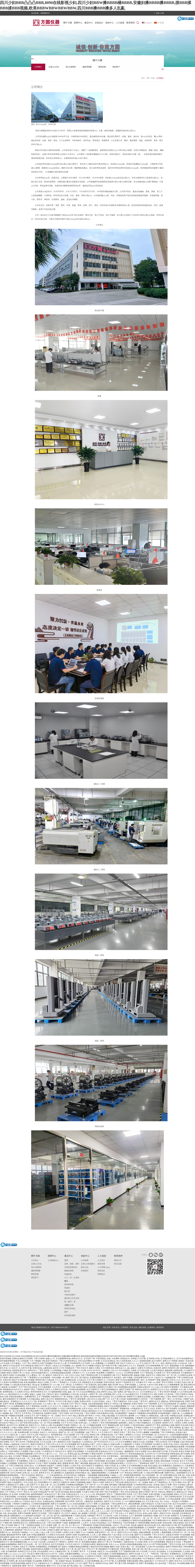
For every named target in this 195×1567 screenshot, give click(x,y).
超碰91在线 (15, 1537)
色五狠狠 (16, 1478)
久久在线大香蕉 (141, 1542)
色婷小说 (34, 1540)
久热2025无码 (152, 1385)
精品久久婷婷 (43, 1382)
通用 (66, 1260)
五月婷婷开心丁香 (80, 1385)
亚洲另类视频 (10, 1497)
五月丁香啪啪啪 (43, 1397)
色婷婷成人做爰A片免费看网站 (114, 1528)
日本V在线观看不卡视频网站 (53, 1497)
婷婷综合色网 (156, 1523)
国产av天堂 (116, 1394)
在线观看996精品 (21, 1440)
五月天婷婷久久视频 (79, 1440)
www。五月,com (60, 1454)
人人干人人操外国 (128, 1506)
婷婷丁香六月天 (72, 1378)
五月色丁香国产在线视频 (46, 1463)
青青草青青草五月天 (39, 1392)
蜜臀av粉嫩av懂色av (11, 1540)
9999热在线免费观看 (77, 1389)
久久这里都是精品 (76, 1556)
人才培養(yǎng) (104, 1267)
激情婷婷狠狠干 (37, 1494)
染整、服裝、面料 (71, 1264)
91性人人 (144, 1537)
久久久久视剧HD (66, 1540)
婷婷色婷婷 (30, 1409)
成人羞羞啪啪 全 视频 (101, 1509)
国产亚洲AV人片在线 (77, 1370)
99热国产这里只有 (56, 1528)
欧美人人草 (98, 1437)
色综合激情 (110, 1461)
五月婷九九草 (75, 1382)
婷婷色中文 (85, 1480)
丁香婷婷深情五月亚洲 (122, 1494)
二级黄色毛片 (157, 1420)
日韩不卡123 (35, 1485)
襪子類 (67, 1291)
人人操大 (22, 1435)
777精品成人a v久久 (149, 1490)
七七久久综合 (75, 1418)
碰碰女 (74, 1513)
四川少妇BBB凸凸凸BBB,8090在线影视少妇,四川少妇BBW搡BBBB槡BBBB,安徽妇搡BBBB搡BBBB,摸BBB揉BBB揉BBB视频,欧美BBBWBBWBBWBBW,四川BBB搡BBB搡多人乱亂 (72, 1356)
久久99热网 (93, 1440)
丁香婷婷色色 (173, 1459)
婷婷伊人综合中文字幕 (165, 1559)
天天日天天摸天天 (72, 1544)
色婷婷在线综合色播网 (40, 1549)
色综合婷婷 (12, 1513)
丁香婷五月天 (165, 1430)
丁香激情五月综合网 (143, 1418)
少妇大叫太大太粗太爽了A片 (98, 1399)
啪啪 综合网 (113, 1385)
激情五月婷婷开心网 (170, 1368)
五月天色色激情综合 (184, 1359)
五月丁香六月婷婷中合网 (148, 1430)
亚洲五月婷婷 (137, 1404)
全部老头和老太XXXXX (164, 1556)
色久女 (37, 1420)
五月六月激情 (46, 1525)
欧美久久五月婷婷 (80, 1456)
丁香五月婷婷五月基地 (183, 1394)
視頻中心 (109, 23)
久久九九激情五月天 (158, 1428)
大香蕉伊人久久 (78, 1373)
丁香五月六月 (42, 1528)
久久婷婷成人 (165, 1487)
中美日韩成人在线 (103, 1359)
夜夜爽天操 (23, 1425)
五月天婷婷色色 (107, 1368)
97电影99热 (7, 1523)
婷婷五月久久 (77, 1359)
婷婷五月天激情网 (58, 1504)
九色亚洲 (179, 1420)
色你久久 (125, 1556)
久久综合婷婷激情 (174, 1551)
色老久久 (43, 1432)
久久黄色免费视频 (93, 1528)
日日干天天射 (32, 1435)
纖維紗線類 (69, 1271)
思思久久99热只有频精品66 (140, 1423)
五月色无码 (173, 1451)
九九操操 (186, 1551)
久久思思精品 (102, 1513)
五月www (37, 1559)
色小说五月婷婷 (49, 1440)
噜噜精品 (10, 1437)
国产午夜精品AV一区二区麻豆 (48, 1416)
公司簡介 (38, 67)
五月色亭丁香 (89, 1359)
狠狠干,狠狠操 (33, 1470)
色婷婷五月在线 (68, 1387)
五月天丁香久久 (80, 1478)
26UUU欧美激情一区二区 (152, 1475)
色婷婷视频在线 (186, 1368)
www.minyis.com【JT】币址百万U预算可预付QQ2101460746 (33, 1554)
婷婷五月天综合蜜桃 (160, 1418)
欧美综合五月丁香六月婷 (28, 1487)
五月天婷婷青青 (183, 1411)
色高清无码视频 (25, 1561)
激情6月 (49, 1375)
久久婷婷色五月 (47, 1451)
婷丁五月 (165, 1366)
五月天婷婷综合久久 (148, 1392)
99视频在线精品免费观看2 (79, 1547)
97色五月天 (25, 1444)
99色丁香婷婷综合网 (89, 1375)
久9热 (140, 1420)
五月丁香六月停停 (17, 1442)
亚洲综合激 (72, 1454)
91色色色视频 (99, 1461)
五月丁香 (69, 1549)
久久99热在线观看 (173, 1499)
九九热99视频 (29, 1509)
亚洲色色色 (58, 1509)
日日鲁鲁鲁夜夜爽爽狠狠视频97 (153, 1449)
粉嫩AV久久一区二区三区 (36, 1447)
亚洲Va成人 (83, 1423)
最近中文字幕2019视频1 (153, 1406)
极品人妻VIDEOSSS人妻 (10, 1528)
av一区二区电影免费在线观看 (129, 1475)
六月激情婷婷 (8, 1530)
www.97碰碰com (141, 1416)
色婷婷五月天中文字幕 (27, 1551)
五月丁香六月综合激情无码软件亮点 (57, 1459)
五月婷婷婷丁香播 (152, 1380)
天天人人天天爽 (56, 1449)
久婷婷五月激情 (61, 1466)
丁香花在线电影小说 (146, 1456)
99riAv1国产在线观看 (79, 1487)
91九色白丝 (182, 1363)
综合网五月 (157, 1444)
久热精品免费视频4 (98, 1480)
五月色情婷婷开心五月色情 (79, 1363)
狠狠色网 (168, 1370)
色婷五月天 (150, 1375)
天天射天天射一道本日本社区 (41, 1506)
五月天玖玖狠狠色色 (130, 1537)
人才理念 (101, 1260)
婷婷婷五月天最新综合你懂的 (139, 1397)
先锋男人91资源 (136, 1556)
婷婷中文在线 (134, 1554)
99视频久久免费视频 (8, 1463)
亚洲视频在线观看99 (23, 1404)
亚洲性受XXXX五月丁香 (88, 1430)
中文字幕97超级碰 (57, 1549)
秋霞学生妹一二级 (50, 1561)
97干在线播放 (177, 1487)
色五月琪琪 (69, 1501)
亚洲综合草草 (85, 1401)
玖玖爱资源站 (112, 1456)
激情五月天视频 (111, 1418)
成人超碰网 (82, 1513)
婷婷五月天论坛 (135, 1513)
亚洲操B (22, 1447)
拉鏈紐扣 (68, 1274)
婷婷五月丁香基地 (118, 1509)
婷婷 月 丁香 (19, 1525)
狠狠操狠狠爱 (124, 1518)
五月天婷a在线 (143, 1370)
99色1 (57, 1520)
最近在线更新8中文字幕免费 (14, 1399)
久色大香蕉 (116, 1535)
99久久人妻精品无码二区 (59, 1551)
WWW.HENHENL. (94, 1370)
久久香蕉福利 (27, 1516)
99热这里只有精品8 (49, 1361)
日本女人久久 (175, 1380)
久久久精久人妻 (49, 1404)
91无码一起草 (10, 1511)
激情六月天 (51, 1566)
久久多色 (26, 1373)
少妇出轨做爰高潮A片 (40, 1373)
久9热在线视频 (167, 1494)
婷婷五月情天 (119, 1432)
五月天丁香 (96, 1447)
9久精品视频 (20, 1375)
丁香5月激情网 (155, 1399)
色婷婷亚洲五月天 (19, 1370)
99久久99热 (107, 1449)
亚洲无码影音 (80, 1473)
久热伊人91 (158, 1378)
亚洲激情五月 (46, 1385)
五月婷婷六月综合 (111, 1454)
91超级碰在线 (170, 1378)
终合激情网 (80, 1490)
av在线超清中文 (136, 1409)
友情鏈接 (151, 1327)
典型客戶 (116, 67)
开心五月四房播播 (68, 1444)
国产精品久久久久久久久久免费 (73, 1530)
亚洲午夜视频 (130, 1385)
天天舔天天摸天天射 (182, 1382)
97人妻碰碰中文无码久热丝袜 (62, 1563)
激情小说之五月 (47, 1399)
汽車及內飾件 (69, 1295)
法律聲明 (124, 1327)
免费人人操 (24, 1485)
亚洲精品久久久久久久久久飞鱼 (24, 1401)
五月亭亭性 (26, 1413)
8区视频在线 (147, 1461)
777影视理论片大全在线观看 (39, 1378)
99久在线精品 (124, 1370)
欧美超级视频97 (164, 1413)
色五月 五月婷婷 (186, 1461)
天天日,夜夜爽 (69, 1435)
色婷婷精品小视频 (150, 1516)
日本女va (132, 1470)
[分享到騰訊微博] (161, 1255)
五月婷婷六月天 (140, 1440)
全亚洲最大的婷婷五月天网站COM (102, 1387)
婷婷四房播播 (144, 1523)
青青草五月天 (44, 1473)
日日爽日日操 (24, 1494)
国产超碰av (62, 1547)
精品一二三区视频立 (29, 1478)
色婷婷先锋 (178, 1370)
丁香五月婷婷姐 (174, 1428)
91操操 (65, 1523)
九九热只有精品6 (157, 1370)
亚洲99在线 (37, 1368)
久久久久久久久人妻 (8, 1432)
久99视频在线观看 (93, 1425)
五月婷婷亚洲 (74, 1411)
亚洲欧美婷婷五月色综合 (70, 1520)
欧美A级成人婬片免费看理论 (160, 1466)
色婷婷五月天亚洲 (28, 1528)
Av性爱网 (115, 1359)
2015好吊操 (177, 1399)
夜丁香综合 (22, 1490)
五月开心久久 (131, 1463)
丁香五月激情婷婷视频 (111, 1556)
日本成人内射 (33, 1468)
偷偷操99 (132, 1413)
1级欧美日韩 (128, 1542)
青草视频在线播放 (89, 1542)
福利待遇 (101, 1264)
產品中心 (88, 23)
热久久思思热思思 (123, 1361)
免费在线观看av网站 (135, 1561)
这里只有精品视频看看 (36, 1535)
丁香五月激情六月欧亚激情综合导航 (99, 1413)
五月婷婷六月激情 (141, 1428)
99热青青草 (129, 1478)
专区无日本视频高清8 (177, 1530)
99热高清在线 (109, 1411)
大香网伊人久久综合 (132, 1435)
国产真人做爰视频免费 (63, 1516)
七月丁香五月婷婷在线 (14, 1466)
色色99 (118, 1382)
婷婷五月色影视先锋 (51, 1411)
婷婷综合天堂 (171, 1363)
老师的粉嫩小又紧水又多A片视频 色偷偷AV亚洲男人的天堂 (142, 1459)
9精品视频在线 (185, 1470)
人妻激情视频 (165, 1532)
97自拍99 (26, 1501)
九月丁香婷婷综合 (114, 1523)
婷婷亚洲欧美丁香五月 (97, 1420)
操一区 (184, 1418)
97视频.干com (79, 1532)
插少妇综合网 (150, 1525)
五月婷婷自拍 (5, 1370)
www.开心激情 (102, 1485)
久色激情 (177, 1506)
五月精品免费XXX (34, 1411)
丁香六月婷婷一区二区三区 (66, 1506)
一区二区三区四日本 (41, 1544)
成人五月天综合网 (129, 1420)
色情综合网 (27, 1430)
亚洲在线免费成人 (16, 1397)
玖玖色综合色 (156, 1411)
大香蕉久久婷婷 (180, 1423)
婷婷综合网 (137, 1473)
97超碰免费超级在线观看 (174, 1447)
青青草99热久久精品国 (44, 1380)
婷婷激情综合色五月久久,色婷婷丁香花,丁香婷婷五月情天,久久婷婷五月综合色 (35, 1389)
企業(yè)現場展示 (88, 1264)
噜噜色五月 (13, 1447)
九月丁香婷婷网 (135, 1516)
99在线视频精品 (169, 1411)
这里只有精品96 (147, 1504)
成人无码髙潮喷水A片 (43, 1482)
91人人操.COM (157, 1387)
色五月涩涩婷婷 (57, 1544)
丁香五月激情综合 (119, 1401)
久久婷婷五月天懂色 (51, 1511)
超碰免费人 (123, 1423)
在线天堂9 (7, 1380)
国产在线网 (185, 1454)
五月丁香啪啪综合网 (110, 1425)
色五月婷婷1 (156, 1361)
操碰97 (89, 1482)
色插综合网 (115, 1444)
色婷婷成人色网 (167, 1425)
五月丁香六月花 (82, 1435)
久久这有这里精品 (19, 1468)
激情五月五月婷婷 (39, 1513)
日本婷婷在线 (185, 1513)
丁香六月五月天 (158, 1535)
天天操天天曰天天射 (163, 1504)
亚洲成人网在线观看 (162, 1461)
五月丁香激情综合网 (126, 1551)
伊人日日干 (66, 1513)
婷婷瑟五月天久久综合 (160, 1389)
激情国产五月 (169, 1420)
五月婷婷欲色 (185, 1516)
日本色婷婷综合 (56, 1475)
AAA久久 (119, 1373)
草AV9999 (186, 1380)
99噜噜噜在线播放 (95, 1406)
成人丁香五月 (15, 1413)
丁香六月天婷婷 (6, 1525)
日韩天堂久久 (58, 1375)
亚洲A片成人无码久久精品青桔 (176, 1444)
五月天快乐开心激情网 (125, 1416)
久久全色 (34, 1473)
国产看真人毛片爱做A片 (67, 1420)
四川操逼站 (161, 1551)
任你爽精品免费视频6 (75, 1485)
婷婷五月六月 (31, 1563)
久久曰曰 (152, 1470)
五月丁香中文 (90, 1485)
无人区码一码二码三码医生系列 (126, 1449)
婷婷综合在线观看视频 (142, 1520)
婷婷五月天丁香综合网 (114, 1482)
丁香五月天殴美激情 (77, 1399)
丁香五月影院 (63, 1413)
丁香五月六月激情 (171, 1406)
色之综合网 (28, 1420)
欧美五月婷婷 (184, 1451)
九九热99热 (168, 1394)
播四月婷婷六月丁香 (17, 1378)
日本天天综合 (87, 1409)
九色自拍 (171, 1528)
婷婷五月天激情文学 (61, 1482)
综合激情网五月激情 (61, 1425)
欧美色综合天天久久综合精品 (111, 1451)
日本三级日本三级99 (50, 1394)
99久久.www (60, 1437)
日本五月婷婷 (15, 1473)
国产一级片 (166, 1399)
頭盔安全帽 (69, 1305)
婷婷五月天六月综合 (112, 1501)
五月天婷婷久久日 (7, 1556)
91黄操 (128, 1497)
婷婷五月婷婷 (8, 1375)
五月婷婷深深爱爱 (131, 1373)
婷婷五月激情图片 (171, 1387)
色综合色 (36, 1385)
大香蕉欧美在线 (106, 1435)
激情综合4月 (182, 1492)
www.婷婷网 (25, 1540)
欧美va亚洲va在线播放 (14, 1420)
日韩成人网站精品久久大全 (92, 1411)
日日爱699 (104, 1518)
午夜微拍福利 (17, 1509)
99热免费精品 (188, 1547)
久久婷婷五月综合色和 (55, 1535)
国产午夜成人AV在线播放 (152, 1437)
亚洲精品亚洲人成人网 (114, 1530)
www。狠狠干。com (70, 1518)
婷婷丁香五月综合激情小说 (111, 1490)
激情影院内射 (177, 1490)
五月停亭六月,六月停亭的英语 (157, 1454)
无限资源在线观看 (27, 1520)
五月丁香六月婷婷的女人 (53, 1480)
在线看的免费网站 (72, 1554)
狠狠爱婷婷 (129, 1451)
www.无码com (93, 1518)
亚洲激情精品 (41, 1547)
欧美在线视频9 (79, 1504)
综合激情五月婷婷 (185, 1409)
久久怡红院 (107, 1516)
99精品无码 (4, 1501)
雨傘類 (67, 1288)
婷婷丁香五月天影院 (164, 1382)
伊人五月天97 (107, 1447)
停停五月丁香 (92, 1549)
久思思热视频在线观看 (179, 1435)
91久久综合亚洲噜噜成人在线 (88, 1392)
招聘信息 (101, 1271)
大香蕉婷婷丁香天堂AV (184, 1556)
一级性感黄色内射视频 (128, 1456)
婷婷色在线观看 (21, 1499)
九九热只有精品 (98, 1401)
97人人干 (119, 1428)
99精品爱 (3, 1416)
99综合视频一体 (58, 1378)
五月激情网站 (22, 1461)
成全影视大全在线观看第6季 (138, 1480)
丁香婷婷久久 (63, 1382)
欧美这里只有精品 (121, 1511)
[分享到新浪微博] (151, 1255)
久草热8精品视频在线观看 (60, 1373)
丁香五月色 (130, 1432)
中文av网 (124, 1470)
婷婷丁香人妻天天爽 (117, 1563)
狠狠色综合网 (102, 1544)
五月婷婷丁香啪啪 (20, 1456)
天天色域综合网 (91, 1451)
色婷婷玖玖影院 (50, 1413)
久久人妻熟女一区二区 (35, 1375)
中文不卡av (148, 1556)
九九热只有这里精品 (98, 1523)
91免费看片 (110, 1373)
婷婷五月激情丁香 (13, 1373)
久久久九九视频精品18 (122, 1520)
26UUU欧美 (131, 1411)
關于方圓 (67, 23)
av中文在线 (4, 1363)
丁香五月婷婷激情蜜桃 (108, 1423)
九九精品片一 (104, 1430)
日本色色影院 (42, 1551)
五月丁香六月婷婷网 (150, 1530)
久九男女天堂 (74, 1466)
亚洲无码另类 (96, 1428)
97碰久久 (83, 1518)
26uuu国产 (4, 1409)
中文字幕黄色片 (148, 1559)
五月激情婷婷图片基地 (57, 1392)
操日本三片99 (58, 1368)
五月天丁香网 (91, 1504)
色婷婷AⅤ (175, 1516)
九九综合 (152, 1551)
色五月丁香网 (11, 1487)
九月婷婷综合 (153, 1440)
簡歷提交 (101, 1274)
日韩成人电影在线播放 (87, 1506)
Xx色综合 (45, 1559)
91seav (9, 1468)
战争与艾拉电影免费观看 (167, 1470)
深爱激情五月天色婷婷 (37, 1537)
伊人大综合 (164, 1501)
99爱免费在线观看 (125, 1485)
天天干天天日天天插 (69, 1423)
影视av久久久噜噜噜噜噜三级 (171, 1385)
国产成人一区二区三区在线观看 (13, 1411)
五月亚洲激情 (66, 1511)
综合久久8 (147, 1544)
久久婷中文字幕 (25, 1368)
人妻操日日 (88, 1501)
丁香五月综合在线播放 (170, 1518)
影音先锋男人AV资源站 (9, 1547)
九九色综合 (81, 1380)
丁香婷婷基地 (40, 1566)
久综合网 (42, 1542)
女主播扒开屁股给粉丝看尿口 (113, 1463)
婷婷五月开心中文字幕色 (127, 1532)
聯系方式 (118, 1260)
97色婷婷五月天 (128, 1382)
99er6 (70, 1416)
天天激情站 (128, 1428)
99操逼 (84, 1404)
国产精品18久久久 (131, 1392)
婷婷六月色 (101, 1456)
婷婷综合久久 (120, 1368)
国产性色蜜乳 (171, 1409)
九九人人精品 (172, 1449)
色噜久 (156, 1513)
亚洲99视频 (167, 1475)
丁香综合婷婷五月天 (8, 1490)
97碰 (3, 1551)
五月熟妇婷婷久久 (168, 1359)
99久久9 (114, 1370)
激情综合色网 (15, 1549)
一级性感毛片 (10, 1461)
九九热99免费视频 (91, 1561)
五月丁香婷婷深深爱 (124, 1375)
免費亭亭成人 (170, 1473)
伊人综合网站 (140, 1478)
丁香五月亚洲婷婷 (53, 1523)
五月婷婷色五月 (68, 1490)
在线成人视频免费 (186, 1406)
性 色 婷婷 (13, 1494)
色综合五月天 (60, 1451)
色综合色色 (37, 1404)
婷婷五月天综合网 (25, 1544)
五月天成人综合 (152, 1501)
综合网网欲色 (34, 1456)
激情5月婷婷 (175, 1418)
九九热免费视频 (137, 1468)
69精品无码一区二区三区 (166, 1375)
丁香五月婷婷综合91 (146, 1540)
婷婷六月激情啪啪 (78, 1482)
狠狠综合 (164, 1401)
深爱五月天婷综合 (145, 1368)
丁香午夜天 (164, 1554)
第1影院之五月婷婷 (48, 1420)
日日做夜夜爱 (11, 1551)
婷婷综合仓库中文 (142, 1389)
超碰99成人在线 (104, 1540)
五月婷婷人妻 (12, 1561)
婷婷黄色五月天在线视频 (92, 1382)
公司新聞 (84, 1260)
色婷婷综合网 (81, 1387)
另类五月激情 (102, 1554)
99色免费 (87, 1509)
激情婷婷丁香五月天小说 (25, 1530)
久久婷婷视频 (55, 1370)
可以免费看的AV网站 (153, 1468)
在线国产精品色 (65, 1561)
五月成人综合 (57, 1461)
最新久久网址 (94, 1368)
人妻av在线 (164, 1416)
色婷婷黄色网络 (96, 1470)
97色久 (98, 1416)
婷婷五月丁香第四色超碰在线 (132, 1454)
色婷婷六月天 (167, 1423)
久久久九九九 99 (54, 1406)
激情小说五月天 (175, 1561)
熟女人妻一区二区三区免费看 (53, 1485)
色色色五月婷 (109, 1437)
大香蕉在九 (99, 1468)
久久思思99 (93, 1423)
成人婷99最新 (83, 1454)
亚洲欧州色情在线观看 (102, 1525)
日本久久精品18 (102, 1444)
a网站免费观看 (134, 1504)
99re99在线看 (5, 1504)
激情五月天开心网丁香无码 (134, 1499)
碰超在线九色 (94, 1463)
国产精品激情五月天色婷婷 (99, 1478)
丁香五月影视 (43, 1370)
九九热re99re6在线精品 (155, 1547)
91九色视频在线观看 (23, 1437)
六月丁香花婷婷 (138, 1497)
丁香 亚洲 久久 (80, 1540)
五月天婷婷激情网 (152, 1366)
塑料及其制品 (69, 1309)
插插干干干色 (131, 1540)
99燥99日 (155, 1554)
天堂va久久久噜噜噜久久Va (40, 1461)
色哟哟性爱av (8, 1392)
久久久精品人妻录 (85, 1461)
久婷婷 (133, 1370)
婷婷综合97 (32, 1370)
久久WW (78, 1563)
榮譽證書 (102, 67)
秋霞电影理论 (30, 1397)
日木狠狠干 (13, 1387)
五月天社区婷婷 (67, 1468)
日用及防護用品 (70, 1267)
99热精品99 (69, 1368)
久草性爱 (92, 1513)
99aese (121, 1385)
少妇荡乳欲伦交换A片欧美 (11, 1559)
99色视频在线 (80, 1468)
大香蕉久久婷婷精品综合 (102, 1520)
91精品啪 (50, 1437)
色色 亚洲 (4, 1397)
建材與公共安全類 (71, 1298)
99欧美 (22, 1409)
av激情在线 (47, 1368)
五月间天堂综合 (70, 1475)
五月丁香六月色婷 (118, 1399)
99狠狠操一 (82, 1475)
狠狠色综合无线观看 (55, 1537)
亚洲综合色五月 (72, 1494)
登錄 (157, 13)
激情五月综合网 (181, 1425)
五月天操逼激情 (44, 1387)
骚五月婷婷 (158, 1394)
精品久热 (14, 1435)
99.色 (126, 1490)
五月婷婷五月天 (146, 1394)
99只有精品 (34, 1432)
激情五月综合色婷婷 (170, 1537)
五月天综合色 (188, 1561)
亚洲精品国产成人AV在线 (28, 1518)
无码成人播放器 (137, 1525)
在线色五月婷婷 (172, 1535)
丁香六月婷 (183, 1468)
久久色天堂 (160, 1540)
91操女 (61, 1554)
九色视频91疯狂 (158, 1397)
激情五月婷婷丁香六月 (147, 1492)
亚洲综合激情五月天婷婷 (22, 1359)
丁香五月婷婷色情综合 (67, 1361)
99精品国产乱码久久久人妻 (77, 1497)
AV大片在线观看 (187, 1480)
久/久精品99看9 (143, 1411)
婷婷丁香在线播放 (146, 1563)
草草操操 (161, 1509)
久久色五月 (13, 1368)
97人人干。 (145, 1554)
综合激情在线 (83, 1535)
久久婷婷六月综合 (22, 1392)
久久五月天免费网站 (123, 1442)
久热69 (168, 1397)
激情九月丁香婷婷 (170, 1361)
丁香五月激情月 (44, 1478)
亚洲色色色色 (48, 1501)
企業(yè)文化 (54, 67)
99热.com (151, 1382)
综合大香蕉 (15, 1520)
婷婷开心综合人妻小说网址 (112, 1392)
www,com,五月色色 (88, 1554)
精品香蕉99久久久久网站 (18, 1394)
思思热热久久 (178, 1466)
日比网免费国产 (121, 1413)
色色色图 (175, 1513)
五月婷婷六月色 (153, 1359)
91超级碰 (90, 1532)
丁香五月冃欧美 (160, 1442)
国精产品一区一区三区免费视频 (72, 1432)
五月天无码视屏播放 (156, 1542)
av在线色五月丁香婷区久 (56, 1542)
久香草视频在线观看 (44, 1509)
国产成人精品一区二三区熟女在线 (81, 1566)
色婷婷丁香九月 (74, 1542)
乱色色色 (83, 1394)
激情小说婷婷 (157, 1447)
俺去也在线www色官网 (155, 1499)
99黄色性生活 (43, 1563)
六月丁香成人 (10, 1492)
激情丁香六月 (27, 1566)
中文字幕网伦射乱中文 (161, 1520)
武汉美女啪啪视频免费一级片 (132, 1380)
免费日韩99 (92, 1540)
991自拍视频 (185, 1535)
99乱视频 (26, 1549)
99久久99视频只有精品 (91, 1366)
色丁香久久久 (74, 1525)
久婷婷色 (44, 1468)
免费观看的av (15, 1516)
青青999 (92, 1487)
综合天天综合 (36, 1501)
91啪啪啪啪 (14, 1409)
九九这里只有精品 (139, 1487)
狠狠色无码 (106, 1535)
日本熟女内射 (127, 1440)
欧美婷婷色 (56, 1518)
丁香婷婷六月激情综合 (21, 1504)
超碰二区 (71, 1392)
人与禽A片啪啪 (16, 1428)
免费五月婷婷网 (92, 1490)
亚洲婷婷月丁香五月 (46, 1401)
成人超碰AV (132, 1368)
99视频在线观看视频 (40, 1449)
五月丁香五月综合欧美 (28, 1387)
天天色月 (90, 1468)
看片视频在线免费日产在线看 (70, 1428)
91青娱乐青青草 (96, 1454)
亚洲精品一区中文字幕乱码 (40, 1499)
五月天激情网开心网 (106, 1375)
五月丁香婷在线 (146, 1373)
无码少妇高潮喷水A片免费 (89, 1361)
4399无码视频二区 (149, 1435)
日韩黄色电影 (181, 1540)
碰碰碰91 (106, 1370)
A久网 (174, 1430)
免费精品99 (93, 1497)
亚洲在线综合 (153, 1478)
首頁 (143, 78)
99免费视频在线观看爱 (126, 1387)
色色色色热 (167, 1523)
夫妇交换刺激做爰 (95, 1404)
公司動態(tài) (53, 1260)
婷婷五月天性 (165, 1513)
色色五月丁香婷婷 (27, 1547)
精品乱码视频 (75, 1492)
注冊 (162, 13)
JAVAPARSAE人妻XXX (43, 1454)
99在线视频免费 (177, 1511)
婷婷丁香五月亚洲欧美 (108, 1492)
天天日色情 (90, 1373)
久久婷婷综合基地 (184, 1375)
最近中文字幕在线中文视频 (23, 1380)
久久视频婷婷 (126, 1444)
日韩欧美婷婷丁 (162, 1456)
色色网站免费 (23, 1432)
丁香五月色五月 (81, 1368)
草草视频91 (117, 1542)
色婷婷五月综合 (111, 1468)
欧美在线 (16, 1532)
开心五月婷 (125, 1525)
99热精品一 (25, 1532)
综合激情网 (37, 1561)
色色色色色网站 (165, 1478)
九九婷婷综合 (87, 1442)
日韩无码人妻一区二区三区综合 (124, 1430)
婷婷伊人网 (94, 1435)
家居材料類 (69, 1284)
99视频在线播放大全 (136, 1501)
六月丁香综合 (66, 1385)
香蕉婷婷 (140, 1366)
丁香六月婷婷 (39, 1359)
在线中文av (161, 1528)
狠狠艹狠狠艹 (54, 1468)
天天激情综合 (46, 1430)
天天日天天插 (127, 1535)
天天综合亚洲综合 (108, 1361)
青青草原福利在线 (176, 1401)
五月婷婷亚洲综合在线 (143, 1485)
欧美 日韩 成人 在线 (181, 1475)
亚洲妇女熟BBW (143, 1387)
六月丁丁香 (113, 1513)
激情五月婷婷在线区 (174, 1547)
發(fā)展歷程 (71, 67)
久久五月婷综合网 (184, 1392)
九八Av (69, 1504)
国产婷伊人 (89, 1416)
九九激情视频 (120, 1561)
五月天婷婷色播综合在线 (137, 1466)
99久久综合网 (141, 1551)
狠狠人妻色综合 (154, 1537)
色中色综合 (53, 1432)
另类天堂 (79, 1501)
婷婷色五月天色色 (173, 1542)
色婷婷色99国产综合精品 (100, 1397)
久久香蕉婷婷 (40, 1466)
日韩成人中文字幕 (138, 1359)
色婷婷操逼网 (145, 1361)
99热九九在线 (34, 1451)
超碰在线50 (149, 1561)
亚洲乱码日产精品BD (26, 1463)
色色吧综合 (98, 1501)
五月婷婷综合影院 (88, 1544)
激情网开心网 (175, 1456)
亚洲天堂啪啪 (5, 1359)
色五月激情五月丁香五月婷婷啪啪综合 (102, 1389)
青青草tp (86, 1428)
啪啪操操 (127, 1404)
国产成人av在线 (38, 1437)
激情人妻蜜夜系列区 (65, 1463)
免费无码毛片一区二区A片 (105, 1532)
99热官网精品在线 (73, 1409)
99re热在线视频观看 (168, 1440)
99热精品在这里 (176, 1416)
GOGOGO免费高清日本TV (75, 1449)
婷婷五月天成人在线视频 (143, 1442)
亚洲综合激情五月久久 (116, 1480)
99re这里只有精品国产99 (40, 1492)
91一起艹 (83, 1406)
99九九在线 (28, 1482)
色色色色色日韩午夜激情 (124, 1447)
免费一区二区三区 (60, 1525)
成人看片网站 (142, 1506)
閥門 (66, 1312)
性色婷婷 (64, 1556)
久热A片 (115, 1525)
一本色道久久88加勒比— (180, 1501)
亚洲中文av (160, 1409)
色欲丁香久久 (91, 1432)
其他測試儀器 (69, 1315)
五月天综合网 (45, 1442)
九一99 (124, 1501)
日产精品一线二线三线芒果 (109, 1506)
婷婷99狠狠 (38, 1418)
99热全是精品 (178, 1523)
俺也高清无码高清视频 (99, 1547)
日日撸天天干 (141, 1382)
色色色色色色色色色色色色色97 (83, 1559)
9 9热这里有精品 (137, 1425)
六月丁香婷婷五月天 (132, 1530)
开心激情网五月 (57, 1473)
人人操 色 (103, 1440)
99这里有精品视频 (17, 1563)
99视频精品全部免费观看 (147, 1413)
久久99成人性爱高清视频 (46, 1409)
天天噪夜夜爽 (112, 1473)
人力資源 (120, 23)
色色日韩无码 (134, 1490)
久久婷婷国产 (150, 1528)
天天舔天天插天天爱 (90, 1492)
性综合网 (92, 1456)
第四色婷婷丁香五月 (104, 1494)
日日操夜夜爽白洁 (143, 1447)
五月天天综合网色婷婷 (167, 1404)
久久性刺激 (91, 1551)
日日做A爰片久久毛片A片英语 (128, 1437)
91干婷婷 (136, 1444)
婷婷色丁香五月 (30, 1428)
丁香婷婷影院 (104, 1497)
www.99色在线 (62, 1404)
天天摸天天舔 (55, 1490)
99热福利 (17, 1430)
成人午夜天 (121, 1411)
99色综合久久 (44, 1435)
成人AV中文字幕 (107, 1561)
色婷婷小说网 (71, 1535)
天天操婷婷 (156, 1423)
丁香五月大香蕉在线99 (61, 1499)
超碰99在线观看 (25, 1449)
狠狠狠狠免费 (74, 1523)
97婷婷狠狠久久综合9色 (69, 1394)
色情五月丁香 (124, 1468)
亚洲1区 (23, 1537)
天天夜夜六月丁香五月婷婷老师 (167, 1373)
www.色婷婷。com (109, 1459)
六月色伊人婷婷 (112, 1380)
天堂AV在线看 (140, 1451)
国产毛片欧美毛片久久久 (104, 1442)
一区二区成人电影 (33, 1459)
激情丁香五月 (88, 1563)
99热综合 (161, 1492)
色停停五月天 (12, 1425)
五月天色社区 (51, 1428)
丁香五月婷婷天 (11, 1449)
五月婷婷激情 (27, 1418)
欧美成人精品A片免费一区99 (165, 1485)
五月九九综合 (149, 1409)
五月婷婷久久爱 (70, 1461)
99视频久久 (32, 1490)
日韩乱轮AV (125, 1359)
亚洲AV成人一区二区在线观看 (132, 1547)
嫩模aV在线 (115, 1547)
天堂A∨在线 (133, 1401)
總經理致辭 (87, 67)
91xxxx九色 (32, 1542)
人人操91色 (141, 1385)
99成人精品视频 (108, 1416)
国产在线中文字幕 (109, 1366)
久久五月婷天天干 (105, 1432)
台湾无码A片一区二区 (181, 1532)
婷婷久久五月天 (180, 1494)
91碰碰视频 (154, 1432)
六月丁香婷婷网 (150, 1404)
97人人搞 (65, 1418)
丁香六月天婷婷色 (27, 1475)
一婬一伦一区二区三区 (151, 1518)
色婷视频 (174, 1389)
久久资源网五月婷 (111, 1363)
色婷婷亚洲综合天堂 (37, 1523)
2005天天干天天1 (101, 1409)
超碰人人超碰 (35, 1394)
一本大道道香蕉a (63, 1440)
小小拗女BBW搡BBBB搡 (153, 1473)
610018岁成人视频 (93, 1459)
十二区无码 (101, 1559)
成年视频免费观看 (7, 1361)
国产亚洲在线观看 (159, 1544)
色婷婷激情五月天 (183, 1473)
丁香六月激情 (43, 1490)
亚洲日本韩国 (125, 1487)
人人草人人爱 (95, 1535)
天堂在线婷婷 (108, 1428)
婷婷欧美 (64, 1411)
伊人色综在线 (160, 1563)
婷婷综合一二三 (42, 1475)
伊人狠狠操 (27, 1559)
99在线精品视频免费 (24, 1454)
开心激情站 (181, 1404)
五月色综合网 (45, 1518)
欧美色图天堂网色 (23, 1556)
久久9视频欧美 (187, 1413)
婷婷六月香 (36, 1556)
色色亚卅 (157, 1368)
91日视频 (43, 1540)
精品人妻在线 (78, 1416)
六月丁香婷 (118, 1435)
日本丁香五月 (75, 1404)
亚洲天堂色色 (109, 1382)
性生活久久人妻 (60, 1363)
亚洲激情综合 (175, 1554)
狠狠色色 (165, 1380)
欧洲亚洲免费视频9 (136, 1528)
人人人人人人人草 (87, 1494)
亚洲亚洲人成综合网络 (97, 1385)
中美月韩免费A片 (130, 1523)
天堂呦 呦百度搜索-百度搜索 (21, 1480)
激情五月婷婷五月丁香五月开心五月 (45, 1444)
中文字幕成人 (15, 1363)
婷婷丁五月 (154, 1463)
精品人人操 (21, 1511)
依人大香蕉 (121, 1466)
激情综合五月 (154, 1401)
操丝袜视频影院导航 (18, 1542)
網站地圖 (142, 1327)
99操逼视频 (92, 1475)
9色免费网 (100, 1373)
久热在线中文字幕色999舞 (78, 1470)
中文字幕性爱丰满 (34, 1511)
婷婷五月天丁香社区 (42, 1366)
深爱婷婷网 (59, 1501)
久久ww (135, 1361)
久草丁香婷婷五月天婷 (61, 1442)
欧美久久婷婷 (71, 1437)
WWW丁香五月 (164, 1490)
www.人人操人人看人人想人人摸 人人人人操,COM (93, 1511)
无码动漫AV (121, 1461)
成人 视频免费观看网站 (96, 1473)
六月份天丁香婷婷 (83, 1447)
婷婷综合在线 (153, 1487)
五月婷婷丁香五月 (78, 1551)
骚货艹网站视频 (78, 1459)
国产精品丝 (84, 1378)
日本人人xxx (114, 1544)
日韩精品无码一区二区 (139, 1511)
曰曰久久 (8, 1478)
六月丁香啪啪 (35, 1361)
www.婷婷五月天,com (45, 1520)
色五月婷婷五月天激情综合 (92, 1466)
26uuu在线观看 (111, 1551)
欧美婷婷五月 (107, 1378)
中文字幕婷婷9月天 (111, 1470)
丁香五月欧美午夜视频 (167, 1392)
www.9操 (56, 1385)
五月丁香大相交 (118, 1540)
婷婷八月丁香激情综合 (158, 1482)
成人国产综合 (79, 1549)
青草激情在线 (56, 1435)
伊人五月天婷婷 (174, 1482)
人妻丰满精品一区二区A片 (93, 1418)
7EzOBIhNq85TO (161, 1561)
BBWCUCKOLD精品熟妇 (75, 1528)
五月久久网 (13, 1470)
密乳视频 (113, 1485)
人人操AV (85, 1523)
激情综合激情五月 (158, 1480)
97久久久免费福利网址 (15, 1406)
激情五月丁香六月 (104, 1542)
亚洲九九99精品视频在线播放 (176, 1437)
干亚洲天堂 (70, 1447)
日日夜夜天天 (8, 1499)
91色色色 (175, 1461)
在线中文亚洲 (110, 1466)
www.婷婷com (15, 1501)
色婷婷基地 (113, 1518)
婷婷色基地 (174, 1454)
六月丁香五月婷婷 (140, 1494)
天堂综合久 (136, 1518)
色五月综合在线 (76, 1413)
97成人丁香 (4, 1549)
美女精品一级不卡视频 (123, 1378)
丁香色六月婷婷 (179, 1478)
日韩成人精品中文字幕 (59, 1559)
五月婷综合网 (187, 1554)
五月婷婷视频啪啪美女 (118, 1554)
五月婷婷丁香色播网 (174, 1509)
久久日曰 (61, 1409)
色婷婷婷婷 (131, 1509)
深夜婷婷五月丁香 (58, 1397)
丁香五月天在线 (47, 1456)
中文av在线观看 (22, 1361)
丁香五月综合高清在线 (128, 1492)
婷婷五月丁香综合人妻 (113, 1404)
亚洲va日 (26, 1473)
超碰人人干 (50, 1359)
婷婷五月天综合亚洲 (11, 1366)
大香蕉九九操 (67, 1532)
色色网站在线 (70, 1380)
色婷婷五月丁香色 (152, 1425)
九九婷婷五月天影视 (92, 1556)
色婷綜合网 (170, 1540)
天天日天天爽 (60, 1401)
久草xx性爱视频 (104, 1394)
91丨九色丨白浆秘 (134, 1406)
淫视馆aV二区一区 (77, 1425)
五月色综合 (123, 1516)
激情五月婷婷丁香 (126, 1389)
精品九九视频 (73, 1401)
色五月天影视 (187, 1544)
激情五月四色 (60, 1470)
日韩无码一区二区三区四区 (50, 1487)
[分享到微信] (156, 1255)
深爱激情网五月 (114, 1440)
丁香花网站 (189, 1487)
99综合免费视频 (53, 1423)
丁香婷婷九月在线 (114, 1559)
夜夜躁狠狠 (174, 1366)
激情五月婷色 (142, 1470)
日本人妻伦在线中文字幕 (157, 1451)
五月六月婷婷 (55, 1532)
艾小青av (53, 1382)
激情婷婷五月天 (117, 1478)
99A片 (64, 1416)
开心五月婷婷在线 (118, 1397)
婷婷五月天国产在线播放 (42, 1363)
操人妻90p (84, 1397)
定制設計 (99, 23)
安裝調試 (84, 1271)
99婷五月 (101, 1551)
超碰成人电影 (139, 1375)
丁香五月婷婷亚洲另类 (172, 1497)
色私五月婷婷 (186, 1499)
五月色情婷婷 (146, 1444)
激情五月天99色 (117, 1497)
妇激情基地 (69, 1473)
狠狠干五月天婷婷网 (142, 1535)
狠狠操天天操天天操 (16, 1459)
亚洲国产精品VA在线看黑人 (11, 1482)
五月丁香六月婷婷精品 (112, 1499)
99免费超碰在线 (33, 1497)
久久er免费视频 (97, 1363)
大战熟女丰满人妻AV (70, 1406)
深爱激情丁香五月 (94, 1516)
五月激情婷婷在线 (63, 1359)
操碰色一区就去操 (185, 1361)
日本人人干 (123, 1513)
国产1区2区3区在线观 (60, 1492)
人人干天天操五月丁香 (145, 1363)
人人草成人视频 (35, 1440)
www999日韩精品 (170, 1468)
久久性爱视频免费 (85, 1437)
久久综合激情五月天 (130, 1394)
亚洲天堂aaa (29, 1466)
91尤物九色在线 (79, 1516)
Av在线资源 (21, 1497)
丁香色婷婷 (186, 1542)
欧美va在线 (147, 1513)
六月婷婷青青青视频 (56, 1447)
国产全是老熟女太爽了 (86, 1444)
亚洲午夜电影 (154, 1494)
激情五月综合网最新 (75, 1451)
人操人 (108, 1401)
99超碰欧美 (76, 1442)
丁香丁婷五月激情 (71, 1480)
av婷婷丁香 (92, 1394)
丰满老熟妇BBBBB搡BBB (62, 1478)
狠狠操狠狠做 (103, 1475)
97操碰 (65, 1370)
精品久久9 (38, 1480)
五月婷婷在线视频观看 (40, 1504)
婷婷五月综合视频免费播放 (115, 1406)
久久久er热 (59, 1380)
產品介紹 (84, 1267)
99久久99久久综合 (72, 1375)
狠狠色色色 (154, 1416)
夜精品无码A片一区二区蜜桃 (136, 1482)
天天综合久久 (163, 1435)
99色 (4, 1513)
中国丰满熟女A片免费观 (18, 1451)
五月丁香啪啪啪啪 (126, 1418)
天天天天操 (61, 1566)
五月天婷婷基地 (26, 1366)
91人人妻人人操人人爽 (40, 1532)
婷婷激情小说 (132, 1563)
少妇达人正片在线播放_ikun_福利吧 (66, 1366)
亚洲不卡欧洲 (8, 1404)
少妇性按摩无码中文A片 (143, 1378)
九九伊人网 (114, 1487)
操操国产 (50, 1466)
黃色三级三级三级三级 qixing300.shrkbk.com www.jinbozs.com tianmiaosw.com (163, 1549)
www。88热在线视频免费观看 (65, 1430)
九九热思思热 (103, 1504)
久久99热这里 (53, 1540)
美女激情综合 (78, 1561)
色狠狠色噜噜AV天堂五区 (137, 1399)
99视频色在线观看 (15, 1416)
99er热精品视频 (183, 1563)
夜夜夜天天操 (177, 1520)
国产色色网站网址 (185, 1525)
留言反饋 (118, 1264)
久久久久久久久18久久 (169, 1463)
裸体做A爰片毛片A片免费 (75, 1537)
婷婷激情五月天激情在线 (108, 1549)
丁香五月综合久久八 (95, 1530)
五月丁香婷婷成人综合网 (36, 1406)
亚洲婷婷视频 (95, 1378)
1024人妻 (182, 1389)
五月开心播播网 (142, 1432)
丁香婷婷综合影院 (32, 1525)
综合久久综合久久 (127, 1363)
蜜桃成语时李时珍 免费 (16, 1535)
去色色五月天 (29, 1416)
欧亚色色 (163, 1530)
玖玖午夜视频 (173, 1442)
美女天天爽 (189, 1523)
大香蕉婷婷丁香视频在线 (119, 1409)
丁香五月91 (143, 1401)
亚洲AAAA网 (46, 1425)
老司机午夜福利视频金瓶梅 (131, 1544)
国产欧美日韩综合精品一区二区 (33, 1423)
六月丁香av (26, 1363)
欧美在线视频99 (30, 1382)
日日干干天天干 (114, 1420)
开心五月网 (41, 1530)
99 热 (182, 1366)
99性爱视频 (4, 1563)
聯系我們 (130, 23)
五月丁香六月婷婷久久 (96, 1380)
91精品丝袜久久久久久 (127, 1366)
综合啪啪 (66, 1487)
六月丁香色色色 (125, 1473)
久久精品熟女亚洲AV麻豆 (20, 1385)
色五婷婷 (155, 1532)
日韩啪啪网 (52, 1547)
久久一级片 (160, 1363)
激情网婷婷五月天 (134, 1461)
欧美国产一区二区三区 (43, 1516)
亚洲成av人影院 (72, 1397)
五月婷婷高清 (37, 1413)
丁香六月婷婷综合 (167, 1432)
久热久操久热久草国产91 (160, 1511)
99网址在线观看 (102, 1487)
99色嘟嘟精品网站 (94, 1449)
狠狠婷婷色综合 (61, 1399)
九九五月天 (56, 1387)
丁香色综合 (171, 1563)
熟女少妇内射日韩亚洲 (73, 1509)
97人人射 (36, 1430)
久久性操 (41, 1428)
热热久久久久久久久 (52, 1418)
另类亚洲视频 (125, 1549)
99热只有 (22, 1470)
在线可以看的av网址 (186, 1430)
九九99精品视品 (33, 1399)
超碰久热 (176, 1413)
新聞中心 (78, 23)
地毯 (66, 1281)
